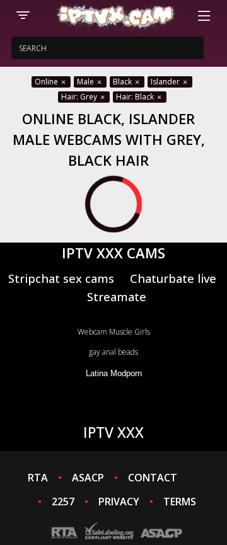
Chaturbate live (173, 278)
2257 (63, 501)
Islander (166, 81)
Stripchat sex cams (61, 278)
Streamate (116, 296)
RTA (38, 478)
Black (123, 81)
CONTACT (152, 478)
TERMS (179, 501)
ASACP (88, 478)
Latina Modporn (114, 373)
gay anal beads (113, 352)
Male (86, 81)
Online (47, 81)
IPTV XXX (113, 432)
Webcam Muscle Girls (114, 331)
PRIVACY (118, 501)
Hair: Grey (80, 96)
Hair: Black (136, 96)
